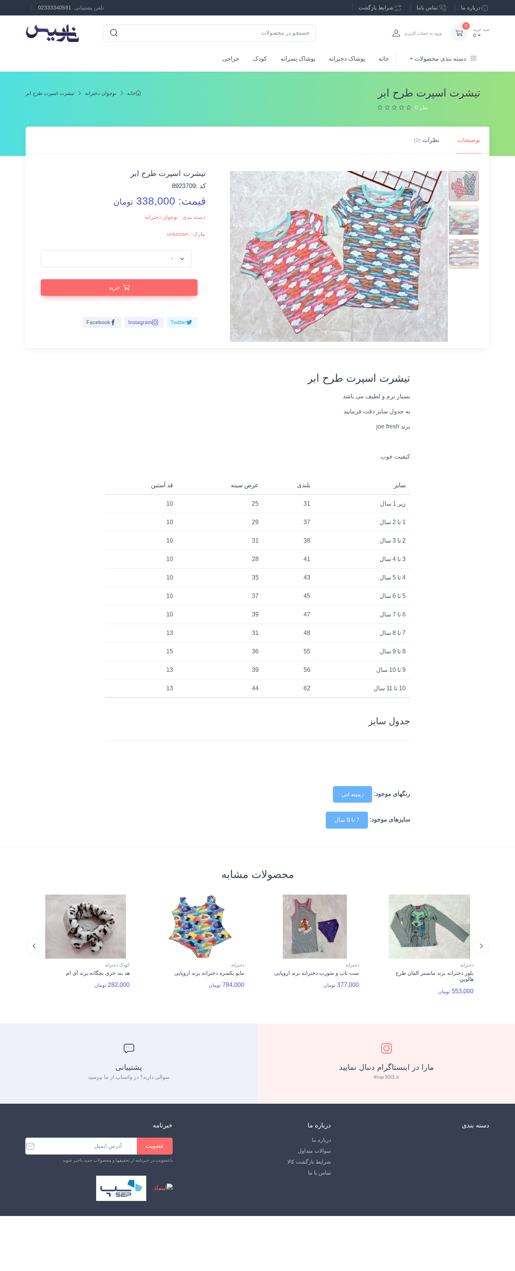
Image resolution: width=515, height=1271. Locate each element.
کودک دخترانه (117, 965)
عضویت (155, 1146)
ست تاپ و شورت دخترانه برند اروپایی (316, 973)
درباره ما (470, 8)
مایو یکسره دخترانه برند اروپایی (209, 973)
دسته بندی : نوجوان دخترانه (175, 217)
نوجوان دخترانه (100, 93)
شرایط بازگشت (376, 8)
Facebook (98, 322)
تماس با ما (319, 1173)
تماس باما (427, 8)
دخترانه (237, 965)
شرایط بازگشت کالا (309, 1162)
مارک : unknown (186, 234)
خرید (114, 287)
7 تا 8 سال (346, 820)
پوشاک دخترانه (347, 58)
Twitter (178, 322)
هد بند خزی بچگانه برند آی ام (98, 973)
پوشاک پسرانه (297, 58)
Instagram (140, 322)
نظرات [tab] (426, 140)
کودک (260, 58)
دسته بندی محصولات (440, 58)
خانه (384, 58)
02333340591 (54, 8)
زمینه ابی (352, 794)
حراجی (230, 58)
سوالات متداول (314, 1151)
